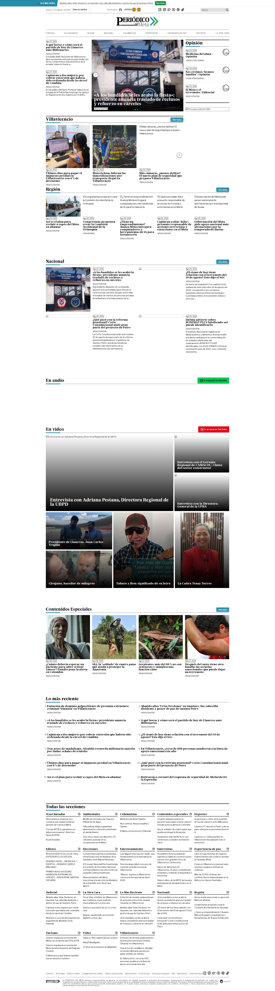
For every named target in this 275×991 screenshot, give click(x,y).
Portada (50, 33)
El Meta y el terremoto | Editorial (135, 831)
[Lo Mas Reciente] (153, 892)
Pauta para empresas (160, 974)
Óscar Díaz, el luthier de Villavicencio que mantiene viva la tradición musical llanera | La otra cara (100, 900)
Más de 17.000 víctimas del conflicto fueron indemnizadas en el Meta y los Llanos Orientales (211, 877)
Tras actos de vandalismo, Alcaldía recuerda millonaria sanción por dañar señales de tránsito (136, 951)
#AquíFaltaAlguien (91, 942)
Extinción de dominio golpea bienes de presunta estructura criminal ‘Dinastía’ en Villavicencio (137, 900)
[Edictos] (79, 848)
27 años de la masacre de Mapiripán (100, 947)
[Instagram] (164, 9)
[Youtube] (173, 9)
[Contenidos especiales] (190, 814)
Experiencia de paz (177, 33)
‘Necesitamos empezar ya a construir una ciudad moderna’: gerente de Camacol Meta (60, 822)
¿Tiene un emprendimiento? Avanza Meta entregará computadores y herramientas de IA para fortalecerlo (211, 915)
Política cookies (73, 974)
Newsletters (182, 974)
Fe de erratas (144, 974)
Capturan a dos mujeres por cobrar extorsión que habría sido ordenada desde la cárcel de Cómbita (62, 910)
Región (90, 33)
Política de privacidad (114, 974)
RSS (173, 974)
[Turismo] (79, 932)
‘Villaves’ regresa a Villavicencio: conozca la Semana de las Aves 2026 (135, 877)
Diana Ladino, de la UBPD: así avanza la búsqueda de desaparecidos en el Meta (174, 883)
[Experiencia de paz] (227, 848)
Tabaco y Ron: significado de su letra (100, 938)
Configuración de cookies (92, 974)
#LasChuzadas (53, 839)
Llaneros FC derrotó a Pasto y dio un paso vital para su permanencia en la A (211, 829)
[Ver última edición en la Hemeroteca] (207, 109)
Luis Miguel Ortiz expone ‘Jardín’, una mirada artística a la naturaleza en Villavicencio (137, 857)
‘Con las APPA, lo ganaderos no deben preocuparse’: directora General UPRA (60, 832)
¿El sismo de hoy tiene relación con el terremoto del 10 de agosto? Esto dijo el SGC (174, 910)
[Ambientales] (116, 814)
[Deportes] (227, 814)
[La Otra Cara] (116, 892)
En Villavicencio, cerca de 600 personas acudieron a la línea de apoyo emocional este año (135, 961)
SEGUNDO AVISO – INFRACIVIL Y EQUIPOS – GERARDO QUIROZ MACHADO (61, 864)
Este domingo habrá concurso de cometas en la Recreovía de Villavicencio (136, 867)
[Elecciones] (116, 848)
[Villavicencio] (153, 932)
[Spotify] (178, 9)
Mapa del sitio (130, 974)
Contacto (49, 974)
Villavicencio (71, 33)
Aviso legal (60, 974)
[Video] (116, 932)
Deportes (201, 33)
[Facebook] (160, 9)
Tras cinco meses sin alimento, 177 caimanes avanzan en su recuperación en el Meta (99, 840)
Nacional (109, 33)
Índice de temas (196, 974)
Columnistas (129, 33)
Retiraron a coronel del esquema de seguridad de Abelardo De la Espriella (63, 921)
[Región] (227, 892)
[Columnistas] (153, 814)
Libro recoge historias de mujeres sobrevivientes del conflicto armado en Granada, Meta (211, 857)
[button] (95, 74)
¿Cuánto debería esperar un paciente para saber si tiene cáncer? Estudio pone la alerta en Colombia (174, 822)
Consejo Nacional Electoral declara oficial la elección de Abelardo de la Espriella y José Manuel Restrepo (99, 857)
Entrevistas (152, 33)
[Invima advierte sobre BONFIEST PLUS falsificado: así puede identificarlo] (161, 337)
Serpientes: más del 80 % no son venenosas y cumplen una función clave (173, 840)
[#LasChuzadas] (79, 814)
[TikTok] (182, 9)
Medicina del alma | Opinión (133, 819)
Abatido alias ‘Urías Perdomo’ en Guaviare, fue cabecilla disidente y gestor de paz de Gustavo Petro (62, 900)
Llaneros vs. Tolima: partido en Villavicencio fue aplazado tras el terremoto (209, 840)
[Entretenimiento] (153, 848)
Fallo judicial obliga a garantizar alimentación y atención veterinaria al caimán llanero (99, 829)
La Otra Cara (222, 33)
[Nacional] (190, 892)
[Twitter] (169, 9)
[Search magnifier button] (227, 10)
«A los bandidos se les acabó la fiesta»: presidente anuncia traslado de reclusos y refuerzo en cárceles (137, 921)
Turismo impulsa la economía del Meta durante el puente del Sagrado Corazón (63, 948)
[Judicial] (79, 892)
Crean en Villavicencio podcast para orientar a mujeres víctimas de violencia (211, 867)
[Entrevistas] (190, 848)
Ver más (177, 119)
